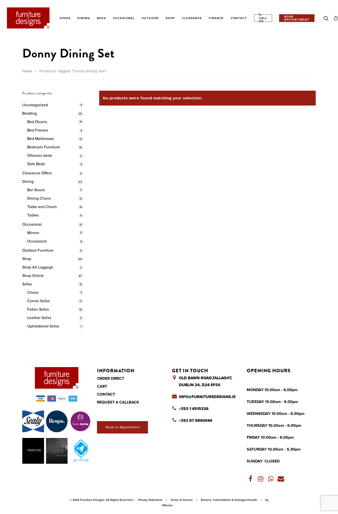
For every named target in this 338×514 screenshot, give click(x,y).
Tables (33, 215)
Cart (102, 386)
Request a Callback (118, 402)
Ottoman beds (39, 155)
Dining (83, 18)
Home (27, 71)
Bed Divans (37, 121)
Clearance (192, 18)
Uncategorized (35, 105)
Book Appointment (297, 18)
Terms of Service (181, 500)
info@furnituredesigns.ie (207, 396)
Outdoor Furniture (37, 250)
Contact (239, 18)
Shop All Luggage (37, 267)
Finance (216, 18)
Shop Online (33, 275)
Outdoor (150, 18)
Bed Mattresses (40, 138)
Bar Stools (36, 190)
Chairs (32, 292)
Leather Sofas (39, 317)
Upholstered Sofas (43, 326)
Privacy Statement (150, 500)
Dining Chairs (39, 198)
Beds (101, 18)
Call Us (263, 19)
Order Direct (110, 378)
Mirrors (33, 232)
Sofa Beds (36, 164)
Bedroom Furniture (43, 147)
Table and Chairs (42, 206)
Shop (170, 18)
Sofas (65, 18)
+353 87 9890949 (195, 420)
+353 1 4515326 (194, 408)
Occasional (124, 18)
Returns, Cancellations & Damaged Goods (229, 500)
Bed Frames (37, 130)
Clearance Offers (37, 173)
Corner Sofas (38, 300)
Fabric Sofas (38, 309)
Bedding (29, 113)
